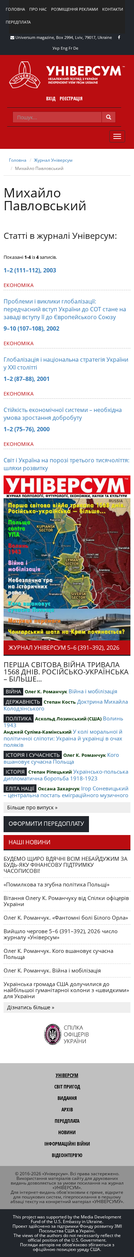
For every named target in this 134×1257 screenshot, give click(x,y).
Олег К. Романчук (46, 691)
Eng (64, 48)
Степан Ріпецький (50, 772)
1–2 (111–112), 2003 (30, 270)
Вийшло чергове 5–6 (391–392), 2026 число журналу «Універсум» (61, 934)
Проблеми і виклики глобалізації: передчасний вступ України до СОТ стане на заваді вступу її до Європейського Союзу (65, 309)
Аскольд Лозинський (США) (68, 718)
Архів (67, 1109)
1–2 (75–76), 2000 (27, 429)
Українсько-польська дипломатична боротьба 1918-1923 (66, 775)
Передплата (18, 22)
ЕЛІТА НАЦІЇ (20, 788)
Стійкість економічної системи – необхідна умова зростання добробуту (63, 414)
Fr (70, 48)
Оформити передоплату (46, 824)
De (75, 48)
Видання (67, 1098)
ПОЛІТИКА (18, 718)
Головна (15, 9)
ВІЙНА (13, 691)
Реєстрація (71, 98)
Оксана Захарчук (59, 788)
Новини (67, 1132)
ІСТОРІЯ (15, 771)
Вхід (50, 98)
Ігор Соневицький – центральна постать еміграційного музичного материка (66, 795)
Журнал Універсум (53, 160)
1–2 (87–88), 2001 (27, 379)
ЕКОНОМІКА (19, 285)
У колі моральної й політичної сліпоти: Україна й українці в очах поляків (63, 738)
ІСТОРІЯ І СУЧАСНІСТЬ (33, 754)
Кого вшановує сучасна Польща (61, 758)
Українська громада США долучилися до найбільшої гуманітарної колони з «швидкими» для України (66, 990)
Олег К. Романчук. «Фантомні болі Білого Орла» (66, 917)
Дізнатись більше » (30, 1007)
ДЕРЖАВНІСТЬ (23, 701)
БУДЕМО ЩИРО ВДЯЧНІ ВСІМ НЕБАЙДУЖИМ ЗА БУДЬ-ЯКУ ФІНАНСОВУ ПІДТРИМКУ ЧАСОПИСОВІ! (66, 864)
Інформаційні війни (67, 1143)
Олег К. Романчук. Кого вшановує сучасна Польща (58, 953)
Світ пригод (67, 1086)
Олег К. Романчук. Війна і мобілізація (52, 970)
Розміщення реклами (74, 9)
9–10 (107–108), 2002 (31, 328)
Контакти (112, 9)
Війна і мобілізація (93, 691)
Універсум (67, 1075)
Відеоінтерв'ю (67, 1155)
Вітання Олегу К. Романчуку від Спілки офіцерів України (66, 900)
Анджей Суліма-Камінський (37, 732)
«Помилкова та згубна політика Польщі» (56, 884)
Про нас (38, 9)
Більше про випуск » (32, 807)
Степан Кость (60, 702)
